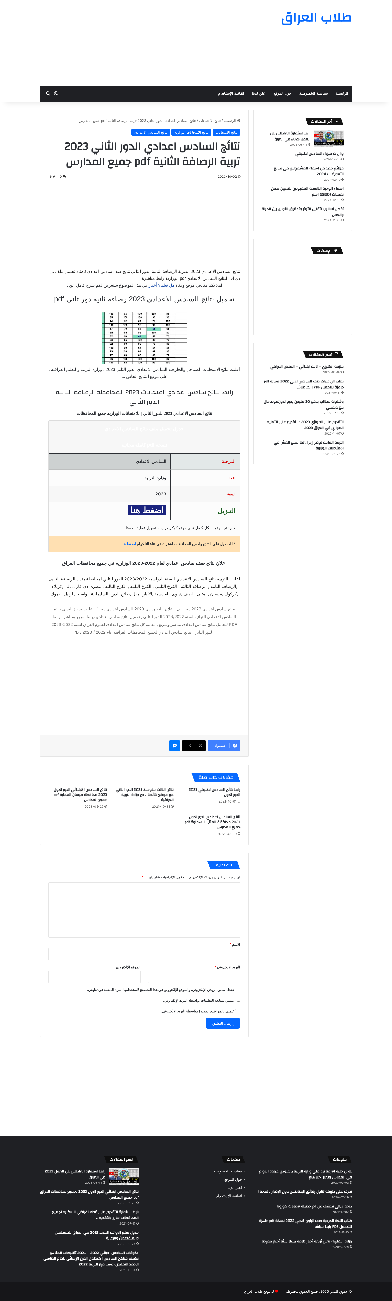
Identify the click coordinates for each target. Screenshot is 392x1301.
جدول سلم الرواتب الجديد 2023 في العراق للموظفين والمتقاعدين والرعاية (97, 1235)
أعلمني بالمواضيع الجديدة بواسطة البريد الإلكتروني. (198, 1011)
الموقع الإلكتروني (128, 967)
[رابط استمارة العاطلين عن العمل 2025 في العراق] (329, 138)
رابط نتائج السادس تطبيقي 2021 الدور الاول (214, 792)
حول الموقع (283, 93)
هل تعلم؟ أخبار (161, 285)
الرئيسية (341, 93)
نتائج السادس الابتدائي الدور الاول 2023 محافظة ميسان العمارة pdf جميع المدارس (80, 794)
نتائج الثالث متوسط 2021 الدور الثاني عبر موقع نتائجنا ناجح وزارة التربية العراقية (145, 794)
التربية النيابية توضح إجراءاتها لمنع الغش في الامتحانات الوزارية (309, 445)
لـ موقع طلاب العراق (259, 1291)
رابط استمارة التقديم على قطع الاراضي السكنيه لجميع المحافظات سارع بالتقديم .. (95, 1215)
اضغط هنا (129, 543)
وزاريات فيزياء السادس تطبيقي (319, 153)
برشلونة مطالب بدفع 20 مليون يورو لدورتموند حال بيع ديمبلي (304, 404)
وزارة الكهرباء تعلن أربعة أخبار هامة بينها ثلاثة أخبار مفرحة (307, 1241)
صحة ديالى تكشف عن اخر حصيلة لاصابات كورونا (314, 1206)
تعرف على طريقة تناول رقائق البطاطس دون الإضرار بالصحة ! (305, 1191)
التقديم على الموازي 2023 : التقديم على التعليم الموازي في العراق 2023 (305, 425)
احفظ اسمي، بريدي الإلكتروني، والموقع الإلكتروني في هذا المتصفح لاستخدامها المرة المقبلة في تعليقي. (161, 990)
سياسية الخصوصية (313, 93)
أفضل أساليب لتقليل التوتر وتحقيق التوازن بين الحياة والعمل (303, 212)
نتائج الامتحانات (210, 120)
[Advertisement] (142, 42)
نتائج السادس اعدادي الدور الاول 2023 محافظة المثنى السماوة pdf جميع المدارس (212, 822)
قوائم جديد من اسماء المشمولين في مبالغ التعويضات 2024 (309, 171)
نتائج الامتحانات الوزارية (191, 132)
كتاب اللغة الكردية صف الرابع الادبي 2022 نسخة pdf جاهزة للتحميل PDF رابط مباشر (305, 1223)
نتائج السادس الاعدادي (150, 132)
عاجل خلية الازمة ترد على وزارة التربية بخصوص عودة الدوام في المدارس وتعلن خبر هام (305, 1174)
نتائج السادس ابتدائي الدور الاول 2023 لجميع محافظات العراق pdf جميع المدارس (89, 1194)
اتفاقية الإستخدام (231, 93)
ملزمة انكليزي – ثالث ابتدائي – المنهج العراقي (307, 366)
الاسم (234, 944)
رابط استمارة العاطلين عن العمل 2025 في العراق (290, 136)
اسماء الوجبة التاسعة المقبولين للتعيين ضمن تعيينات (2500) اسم (307, 191)
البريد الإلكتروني (227, 967)
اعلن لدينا (259, 93)
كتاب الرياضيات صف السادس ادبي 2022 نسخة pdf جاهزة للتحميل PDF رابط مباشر (304, 384)
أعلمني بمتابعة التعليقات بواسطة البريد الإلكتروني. (199, 1000)
